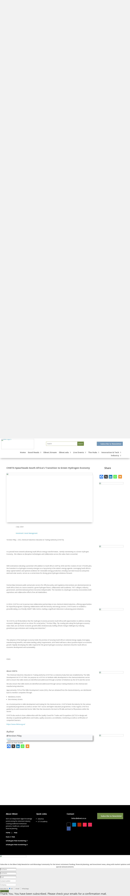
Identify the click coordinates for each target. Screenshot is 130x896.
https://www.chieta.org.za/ (15, 724)
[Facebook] (8, 746)
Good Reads (33, 453)
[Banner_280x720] (111, 736)
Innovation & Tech (110, 453)
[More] (27, 746)
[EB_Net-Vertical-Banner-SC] (111, 610)
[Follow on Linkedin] (74, 825)
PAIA (15, 833)
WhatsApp (25, 889)
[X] (13, 746)
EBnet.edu (64, 453)
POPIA (8, 833)
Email (18, 889)
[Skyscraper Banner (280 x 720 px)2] (111, 547)
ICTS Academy (42, 821)
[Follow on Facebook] (69, 829)
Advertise (41, 819)
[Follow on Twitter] (69, 825)
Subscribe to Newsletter (110, 444)
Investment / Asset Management (26, 533)
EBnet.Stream (50, 453)
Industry (115, 456)
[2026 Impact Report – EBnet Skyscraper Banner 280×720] (111, 484)
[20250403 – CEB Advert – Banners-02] (111, 673)
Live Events (78, 453)
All (12, 889)
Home (23, 453)
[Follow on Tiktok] (85, 825)
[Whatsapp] (22, 746)
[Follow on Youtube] (79, 825)
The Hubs (92, 453)
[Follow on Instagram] (90, 825)
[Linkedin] (18, 746)
